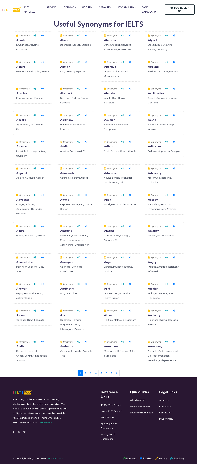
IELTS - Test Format (111, 405)
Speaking (178, 458)
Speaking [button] (105, 7)
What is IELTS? (137, 400)
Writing (162, 458)
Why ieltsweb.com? (140, 406)
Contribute (165, 413)
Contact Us (165, 406)
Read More (46, 422)
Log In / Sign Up (181, 9)
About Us (164, 400)
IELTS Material (29, 9)
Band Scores (107, 417)
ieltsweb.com (55, 458)
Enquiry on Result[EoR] (141, 413)
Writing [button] (87, 7)
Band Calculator (149, 9)
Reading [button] (69, 7)
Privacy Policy (166, 419)
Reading (147, 458)
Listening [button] (50, 7)
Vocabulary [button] (126, 7)
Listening (131, 458)
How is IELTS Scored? (112, 411)
